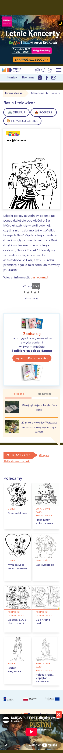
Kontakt (13, 77)
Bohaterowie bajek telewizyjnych (44, 512)
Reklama (28, 77)
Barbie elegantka (14, 669)
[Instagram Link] (40, 77)
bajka (45, 455)
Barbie (11, 663)
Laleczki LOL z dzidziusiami (17, 621)
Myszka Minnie (17, 513)
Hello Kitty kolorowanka (44, 521)
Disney (11, 509)
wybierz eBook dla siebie (32, 358)
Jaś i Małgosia (45, 564)
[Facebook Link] (47, 77)
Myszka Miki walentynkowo (17, 566)
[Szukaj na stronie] (43, 70)
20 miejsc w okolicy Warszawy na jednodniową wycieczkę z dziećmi (39, 427)
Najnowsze (44, 393)
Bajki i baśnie (43, 560)
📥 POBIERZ (43, 112)
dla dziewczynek (18, 461)
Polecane (18, 393)
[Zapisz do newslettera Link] (53, 77)
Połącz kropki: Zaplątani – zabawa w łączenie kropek (45, 681)
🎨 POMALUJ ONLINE (22, 121)
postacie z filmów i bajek (16, 614)
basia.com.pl (39, 277)
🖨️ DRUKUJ (16, 112)
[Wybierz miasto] (50, 70)
